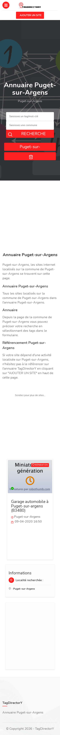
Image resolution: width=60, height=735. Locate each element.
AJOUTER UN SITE (30, 15)
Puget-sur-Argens (24, 588)
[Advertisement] (30, 217)
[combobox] (30, 116)
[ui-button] (30, 156)
